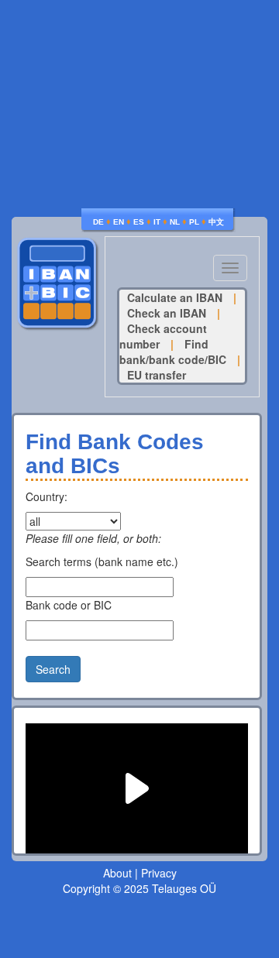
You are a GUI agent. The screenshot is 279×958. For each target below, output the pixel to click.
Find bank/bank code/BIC (172, 351)
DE (98, 222)
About (117, 873)
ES (138, 222)
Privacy (159, 873)
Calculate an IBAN (174, 297)
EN (118, 222)
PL (194, 222)
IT (156, 222)
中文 (216, 222)
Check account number (163, 336)
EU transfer (156, 375)
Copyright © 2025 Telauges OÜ (139, 888)
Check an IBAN (166, 313)
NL (175, 222)
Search (53, 669)
